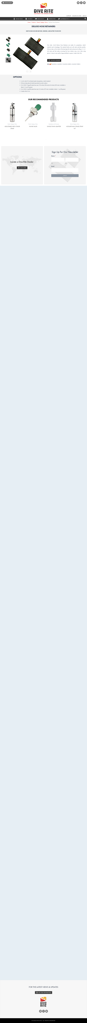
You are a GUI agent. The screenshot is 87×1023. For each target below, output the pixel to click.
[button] (85, 18)
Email (52, 166)
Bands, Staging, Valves (42, 22)
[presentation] (40, 138)
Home (29, 22)
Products (34, 22)
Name (53, 156)
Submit (65, 175)
